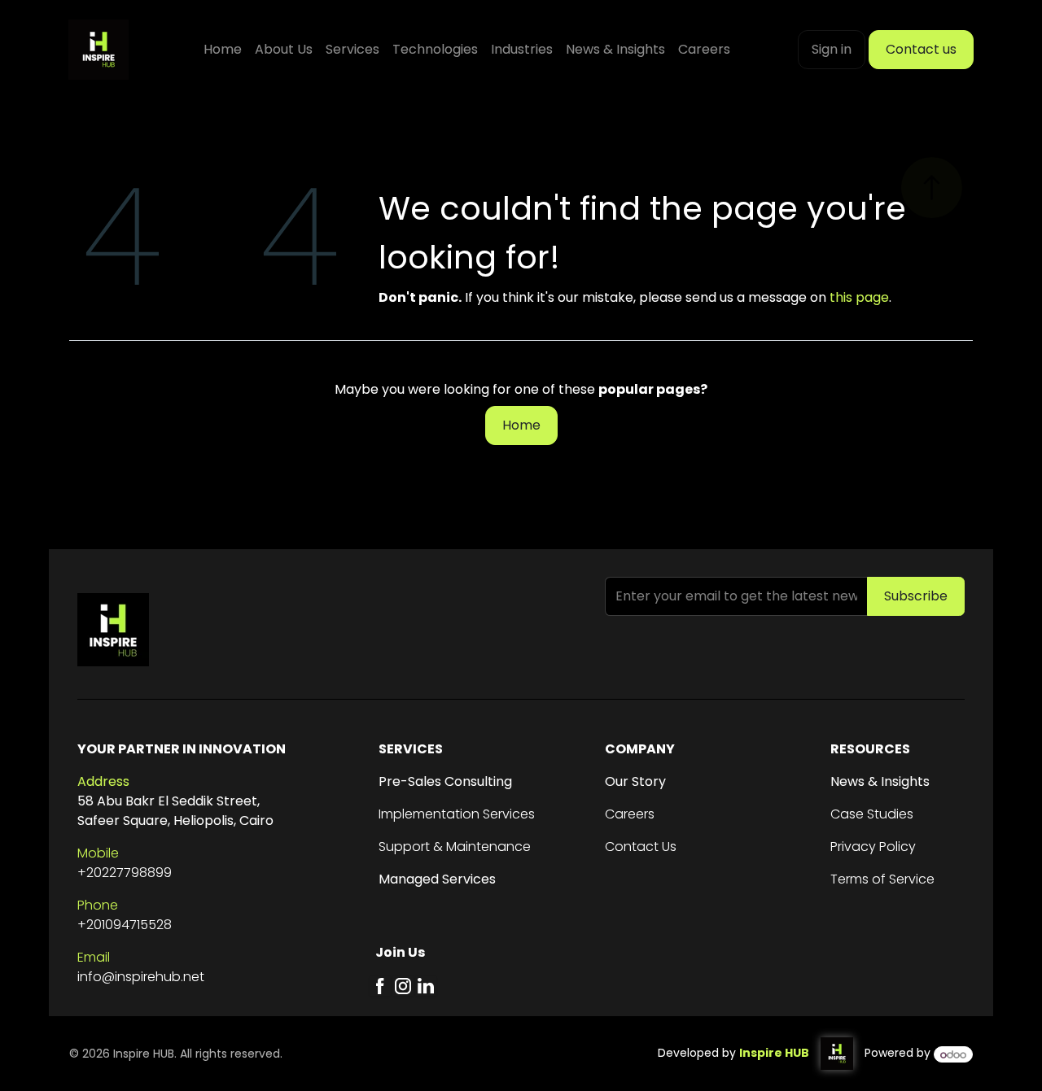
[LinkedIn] (426, 985)
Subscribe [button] (916, 596)
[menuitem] (222, 49)
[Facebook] (380, 985)
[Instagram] (403, 985)
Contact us (921, 49)
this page (859, 297)
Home (521, 425)
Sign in (832, 49)
